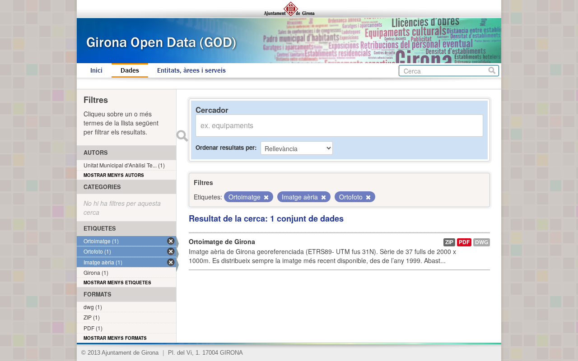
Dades (130, 70)
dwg (481, 242)
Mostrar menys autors (114, 175)
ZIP (449, 242)
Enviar (182, 136)
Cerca (492, 70)
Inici (96, 70)
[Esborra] (265, 197)
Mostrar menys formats (115, 338)
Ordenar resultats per (225, 147)
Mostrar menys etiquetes (117, 282)
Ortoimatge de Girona (222, 241)
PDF (464, 242)
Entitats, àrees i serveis (191, 70)
